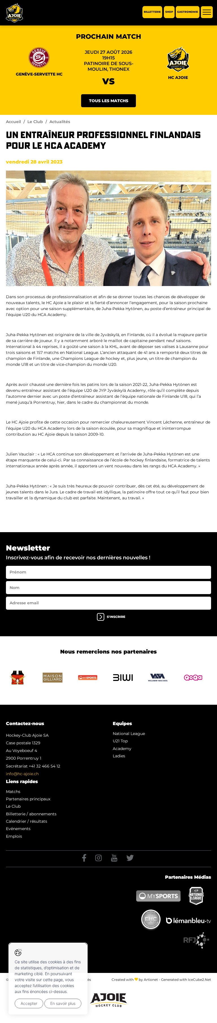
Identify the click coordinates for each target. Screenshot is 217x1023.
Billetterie (152, 12)
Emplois (14, 836)
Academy (122, 748)
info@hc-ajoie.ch (22, 773)
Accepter (29, 1003)
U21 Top (120, 740)
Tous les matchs (108, 100)
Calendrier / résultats (26, 821)
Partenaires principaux (28, 798)
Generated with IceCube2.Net (186, 979)
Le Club (35, 121)
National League (129, 733)
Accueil (13, 121)
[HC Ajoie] (14, 13)
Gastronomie (187, 12)
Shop (169, 12)
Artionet (151, 979)
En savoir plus (62, 1003)
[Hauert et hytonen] (108, 228)
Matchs (13, 791)
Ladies (119, 755)
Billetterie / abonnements (31, 813)
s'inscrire (116, 617)
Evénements (18, 828)
